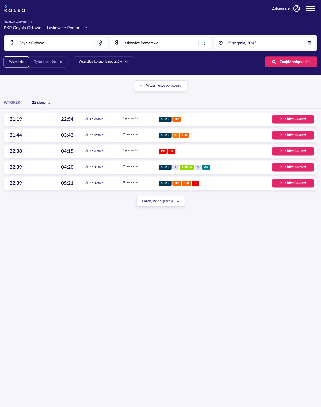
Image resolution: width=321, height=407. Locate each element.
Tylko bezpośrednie (48, 62)
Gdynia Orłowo (27, 28)
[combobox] (56, 43)
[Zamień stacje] (204, 43)
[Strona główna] (14, 8)
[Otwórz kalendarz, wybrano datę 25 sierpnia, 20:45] (309, 43)
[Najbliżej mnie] (100, 43)
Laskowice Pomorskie (67, 28)
